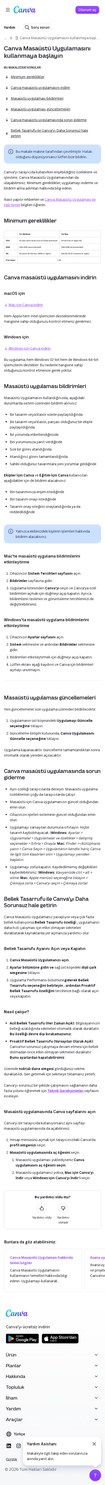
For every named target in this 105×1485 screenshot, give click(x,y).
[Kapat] (94, 1444)
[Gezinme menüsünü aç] (8, 10)
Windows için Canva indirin (29, 348)
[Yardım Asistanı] (95, 1475)
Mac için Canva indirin (25, 304)
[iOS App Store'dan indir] (60, 1342)
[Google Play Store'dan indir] (22, 1342)
